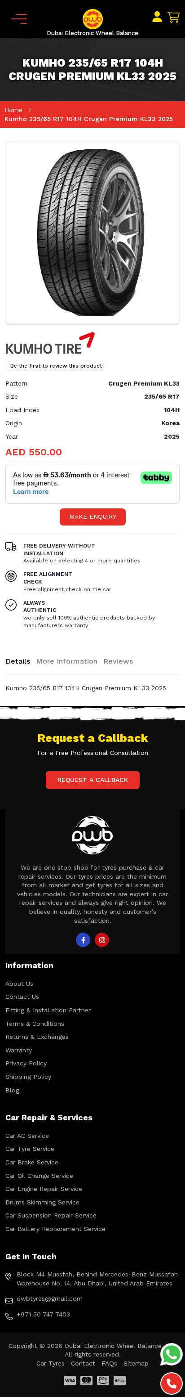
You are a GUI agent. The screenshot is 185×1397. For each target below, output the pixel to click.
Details (17, 661)
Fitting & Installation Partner (48, 1010)
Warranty (18, 1050)
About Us (19, 983)
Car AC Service (27, 1135)
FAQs (109, 1363)
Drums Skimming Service (42, 1202)
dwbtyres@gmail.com (50, 1298)
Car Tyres (50, 1363)
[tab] (17, 661)
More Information (66, 661)
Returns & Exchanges (37, 1036)
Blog (12, 1090)
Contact (83, 1363)
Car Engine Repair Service (43, 1188)
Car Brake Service (31, 1162)
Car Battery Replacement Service (55, 1228)
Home (13, 109)
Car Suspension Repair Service (51, 1215)
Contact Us (22, 996)
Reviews (118, 661)
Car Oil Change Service (39, 1175)
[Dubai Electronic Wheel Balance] (93, 18)
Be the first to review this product (56, 366)
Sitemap (136, 1363)
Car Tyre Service (29, 1148)
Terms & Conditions (34, 1023)
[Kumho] (50, 342)
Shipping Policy (28, 1076)
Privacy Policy (26, 1063)
